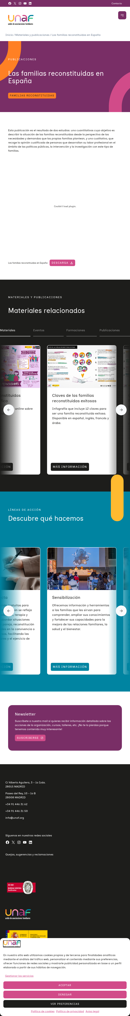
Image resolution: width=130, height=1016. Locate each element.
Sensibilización (66, 597)
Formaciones (75, 330)
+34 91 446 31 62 (16, 804)
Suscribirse (28, 737)
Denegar (65, 994)
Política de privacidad (70, 1011)
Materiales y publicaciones (32, 35)
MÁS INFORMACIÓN (70, 467)
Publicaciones (110, 330)
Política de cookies (43, 1011)
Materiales (7, 330)
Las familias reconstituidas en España (28, 263)
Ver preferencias (65, 1003)
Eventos (38, 330)
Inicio (9, 35)
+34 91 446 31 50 (16, 811)
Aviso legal (92, 1011)
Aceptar (65, 985)
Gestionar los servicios (19, 975)
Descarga (60, 262)
